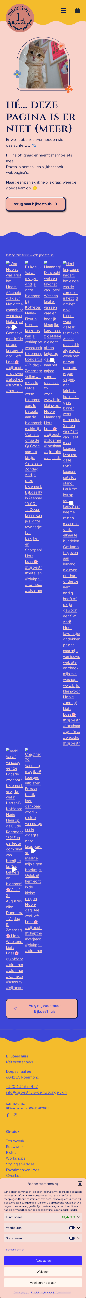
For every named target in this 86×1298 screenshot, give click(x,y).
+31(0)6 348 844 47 (22, 1086)
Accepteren (43, 1260)
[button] (80, 1184)
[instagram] (15, 1115)
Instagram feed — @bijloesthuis (30, 255)
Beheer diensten (15, 1249)
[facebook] (8, 1115)
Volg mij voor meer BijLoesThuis (45, 1008)
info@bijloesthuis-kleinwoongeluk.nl (36, 1092)
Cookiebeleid (21, 1292)
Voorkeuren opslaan (43, 1282)
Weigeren (43, 1271)
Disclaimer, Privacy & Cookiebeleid (51, 1292)
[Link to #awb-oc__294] (63, 10)
